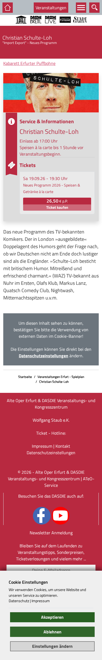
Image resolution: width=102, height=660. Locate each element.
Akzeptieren (52, 617)
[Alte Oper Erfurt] (21, 27)
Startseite (25, 376)
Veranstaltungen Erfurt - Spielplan (61, 376)
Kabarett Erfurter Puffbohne (29, 63)
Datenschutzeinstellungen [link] (43, 355)
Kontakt (62, 446)
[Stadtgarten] (80, 27)
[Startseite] (7, 7)
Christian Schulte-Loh (54, 381)
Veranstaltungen (51, 7)
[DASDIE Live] (50, 27)
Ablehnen (52, 632)
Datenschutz (19, 601)
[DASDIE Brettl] (36, 27)
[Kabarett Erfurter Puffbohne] (65, 27)
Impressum (42, 446)
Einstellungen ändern (52, 646)
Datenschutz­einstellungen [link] (51, 452)
